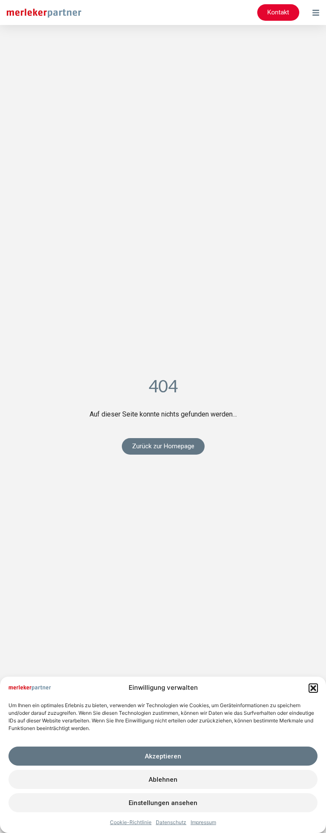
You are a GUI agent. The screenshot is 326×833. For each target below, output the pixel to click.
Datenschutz (171, 822)
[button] (313, 688)
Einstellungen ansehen (163, 803)
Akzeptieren (163, 756)
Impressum (203, 822)
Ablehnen (163, 779)
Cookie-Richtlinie (131, 822)
